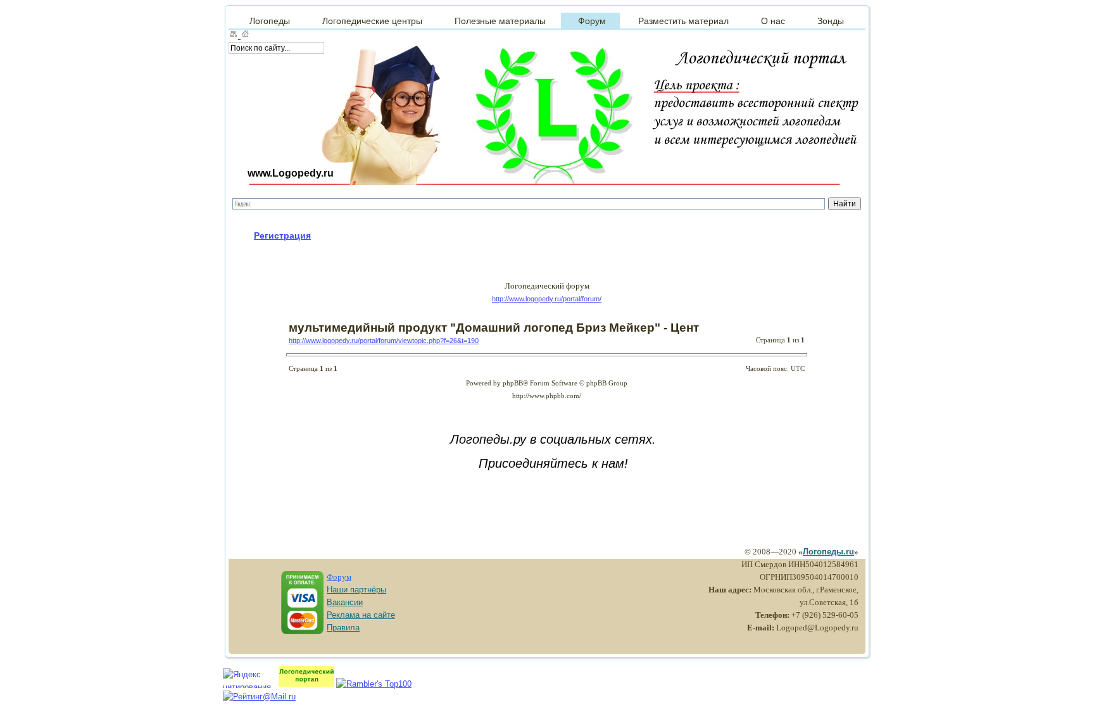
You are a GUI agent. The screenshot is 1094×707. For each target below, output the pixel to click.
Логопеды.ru (828, 551)
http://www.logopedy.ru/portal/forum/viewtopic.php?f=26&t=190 (384, 340)
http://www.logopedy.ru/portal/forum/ (546, 299)
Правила (343, 627)
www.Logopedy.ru (291, 173)
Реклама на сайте (361, 615)
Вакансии (345, 602)
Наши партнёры (356, 589)
